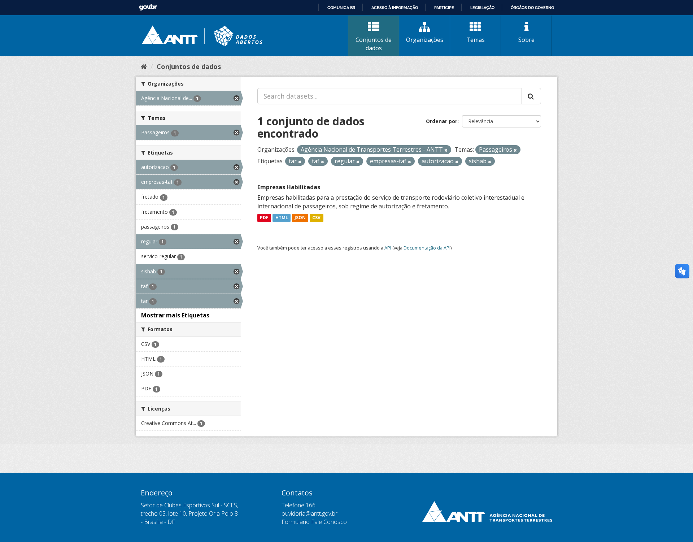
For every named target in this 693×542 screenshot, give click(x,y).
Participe (444, 7)
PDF (264, 218)
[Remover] (446, 150)
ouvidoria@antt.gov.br (309, 513)
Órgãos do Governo (532, 7)
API (387, 247)
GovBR (148, 7)
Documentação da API (427, 247)
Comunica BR (341, 7)
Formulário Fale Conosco (314, 522)
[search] (531, 96)
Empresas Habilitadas (288, 187)
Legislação (482, 7)
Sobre (526, 40)
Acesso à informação (394, 7)
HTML (281, 218)
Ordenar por (441, 121)
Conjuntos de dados (374, 44)
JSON (300, 218)
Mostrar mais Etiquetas (175, 315)
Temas (475, 40)
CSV (316, 218)
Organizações (424, 40)
